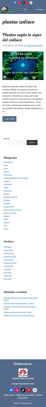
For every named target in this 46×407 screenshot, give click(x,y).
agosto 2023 (8, 266)
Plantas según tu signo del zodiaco (21, 37)
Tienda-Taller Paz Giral (23, 378)
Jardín (6, 187)
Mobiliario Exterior (11, 197)
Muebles (7, 200)
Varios (6, 229)
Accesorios (8, 162)
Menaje (6, 194)
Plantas (6, 216)
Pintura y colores (10, 213)
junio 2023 (8, 272)
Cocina (6, 172)
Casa (5, 168)
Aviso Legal (9, 395)
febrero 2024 (8, 253)
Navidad (7, 203)
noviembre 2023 (10, 256)
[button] (25, 9)
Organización (9, 206)
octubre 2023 (9, 260)
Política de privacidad (25, 395)
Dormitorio (8, 175)
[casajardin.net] (8, 9)
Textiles (6, 222)
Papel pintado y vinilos (12, 210)
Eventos (7, 181)
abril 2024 (7, 247)
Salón (6, 219)
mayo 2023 (8, 276)
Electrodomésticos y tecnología (16, 178)
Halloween (8, 184)
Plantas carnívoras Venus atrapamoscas (19, 315)
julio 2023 (7, 269)
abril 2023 (7, 279)
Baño (6, 165)
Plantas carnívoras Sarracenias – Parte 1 (19, 303)
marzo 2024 (8, 250)
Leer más (9, 119)
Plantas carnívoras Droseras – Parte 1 (18, 312)
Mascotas (7, 191)
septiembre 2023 (10, 263)
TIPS (5, 226)
